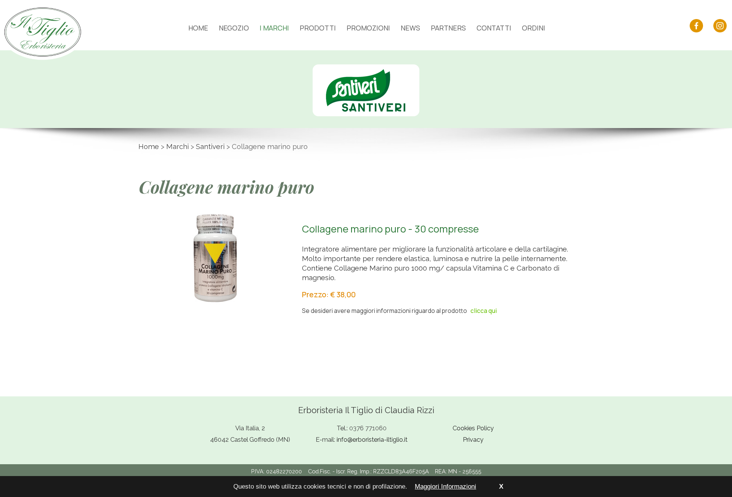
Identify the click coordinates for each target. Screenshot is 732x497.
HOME (198, 27)
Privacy (473, 439)
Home (148, 147)
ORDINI (533, 27)
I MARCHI (274, 27)
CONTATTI (494, 27)
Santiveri (210, 147)
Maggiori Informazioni (445, 486)
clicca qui (483, 310)
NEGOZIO (234, 27)
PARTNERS (448, 27)
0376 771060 (368, 428)
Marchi (177, 147)
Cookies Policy (473, 428)
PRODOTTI (318, 27)
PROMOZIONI (368, 27)
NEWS (410, 27)
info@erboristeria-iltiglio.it (372, 439)
